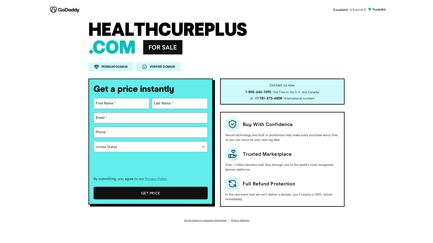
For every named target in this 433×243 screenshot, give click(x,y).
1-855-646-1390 (258, 92)
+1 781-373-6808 (268, 98)
